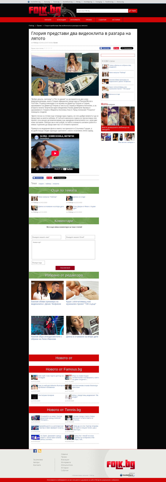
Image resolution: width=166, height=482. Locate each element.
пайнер (48, 184)
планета (56, 184)
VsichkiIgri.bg (88, 2)
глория (41, 184)
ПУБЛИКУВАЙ (65, 268)
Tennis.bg (56, 2)
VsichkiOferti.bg (36, 2)
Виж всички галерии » (126, 142)
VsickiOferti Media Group (29, 2)
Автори (36, 462)
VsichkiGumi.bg (67, 2)
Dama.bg (47, 2)
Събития (64, 470)
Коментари (106, 48)
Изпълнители (67, 465)
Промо (39, 25)
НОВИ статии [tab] (109, 61)
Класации (65, 459)
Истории (65, 468)
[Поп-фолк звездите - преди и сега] (118, 137)
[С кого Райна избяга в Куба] (106, 137)
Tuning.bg (99, 2)
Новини (64, 454)
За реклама (38, 459)
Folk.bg (78, 2)
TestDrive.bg (109, 2)
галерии (108, 104)
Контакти (37, 465)
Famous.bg (120, 2)
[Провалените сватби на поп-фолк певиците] (129, 137)
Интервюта (66, 462)
